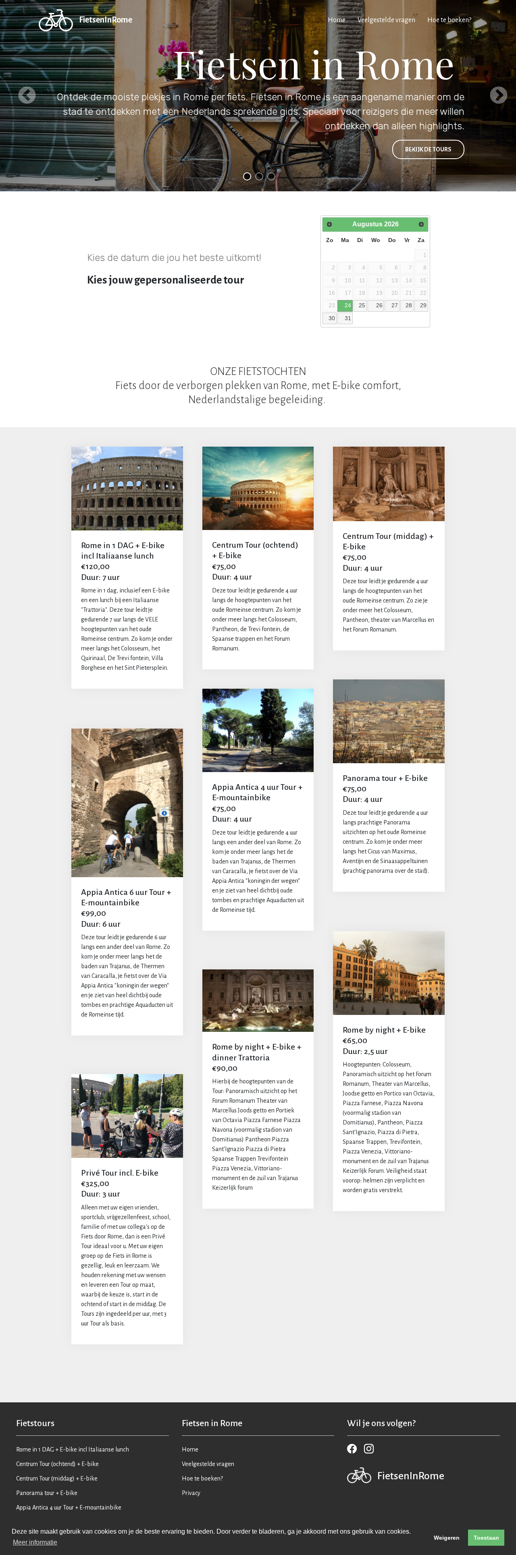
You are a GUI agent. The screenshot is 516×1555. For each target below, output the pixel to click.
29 (423, 305)
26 (379, 305)
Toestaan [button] (486, 1537)
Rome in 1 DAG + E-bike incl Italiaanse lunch (72, 1449)
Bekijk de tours (428, 149)
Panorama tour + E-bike (46, 1493)
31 (348, 318)
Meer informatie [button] (35, 1542)
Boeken (127, 488)
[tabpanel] (258, 95)
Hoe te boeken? (449, 20)
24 (348, 305)
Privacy (191, 1493)
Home (336, 20)
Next (494, 96)
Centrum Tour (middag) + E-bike (57, 1478)
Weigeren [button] (447, 1537)
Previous (22, 96)
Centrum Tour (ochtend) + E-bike (57, 1464)
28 (409, 305)
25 (362, 305)
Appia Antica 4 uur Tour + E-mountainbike (68, 1507)
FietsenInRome (105, 19)
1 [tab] (246, 175)
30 (332, 318)
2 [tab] (258, 175)
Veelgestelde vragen (386, 20)
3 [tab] (270, 175)
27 (394, 305)
